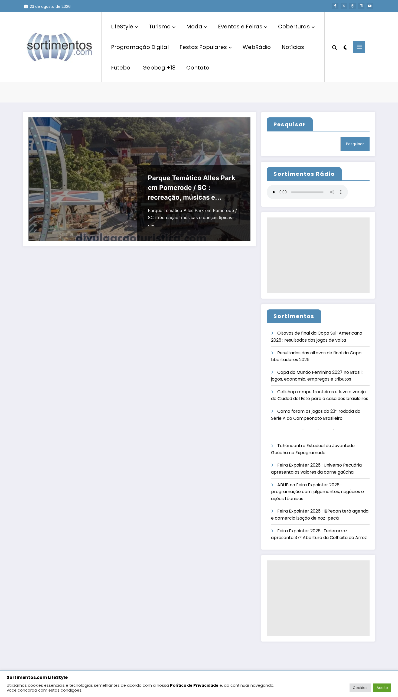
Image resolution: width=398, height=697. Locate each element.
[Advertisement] (318, 255)
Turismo (160, 26)
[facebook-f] (335, 6)
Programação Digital (140, 47)
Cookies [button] (360, 687)
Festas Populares (203, 47)
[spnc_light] (345, 47)
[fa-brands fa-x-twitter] (344, 6)
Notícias (293, 47)
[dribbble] (352, 6)
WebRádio (257, 47)
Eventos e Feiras (240, 26)
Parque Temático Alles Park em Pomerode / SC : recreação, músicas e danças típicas (191, 188)
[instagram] (361, 6)
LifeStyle (122, 26)
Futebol (121, 67)
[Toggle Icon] (359, 47)
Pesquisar (289, 124)
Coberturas (294, 26)
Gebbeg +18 (158, 67)
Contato (197, 67)
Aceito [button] (382, 687)
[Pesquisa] (334, 47)
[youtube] (370, 6)
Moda (194, 26)
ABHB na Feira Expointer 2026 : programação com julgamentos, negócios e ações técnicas (317, 492)
